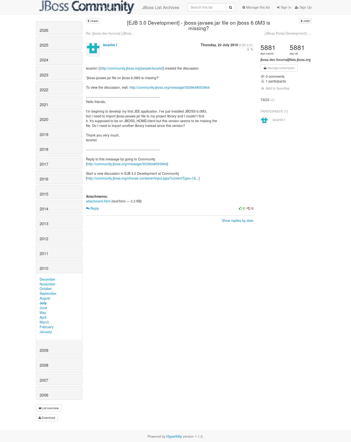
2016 (44, 179)
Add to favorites (277, 88)
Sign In (285, 7)
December (47, 279)
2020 (44, 119)
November (47, 284)
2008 (44, 365)
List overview (50, 408)
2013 (44, 223)
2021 (44, 104)
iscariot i (110, 44)
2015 (44, 194)
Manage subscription (281, 68)
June (43, 307)
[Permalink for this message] (251, 49)
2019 (44, 134)
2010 (44, 268)
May (43, 312)
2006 (44, 395)
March (44, 322)
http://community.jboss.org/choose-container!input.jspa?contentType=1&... (143, 178)
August (45, 298)
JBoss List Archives (160, 7)
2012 (44, 238)
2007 (44, 380)
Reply (94, 208)
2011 (44, 253)
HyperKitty (174, 436)
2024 (44, 60)
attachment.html (98, 201)
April (43, 317)
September (48, 293)
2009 (44, 350)
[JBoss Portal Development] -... (288, 33)
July (43, 302)
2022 (44, 90)
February (46, 326)
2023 (44, 75)
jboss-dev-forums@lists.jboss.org (286, 59)
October (46, 288)
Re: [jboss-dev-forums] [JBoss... (110, 33)
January (46, 331)
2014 (44, 209)
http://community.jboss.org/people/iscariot (131, 68)
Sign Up (305, 7)
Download (48, 417)
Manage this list (257, 7)
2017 (44, 164)
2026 (44, 30)
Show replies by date (237, 220)
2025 (44, 45)
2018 (44, 149)
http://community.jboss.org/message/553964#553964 (169, 87)
